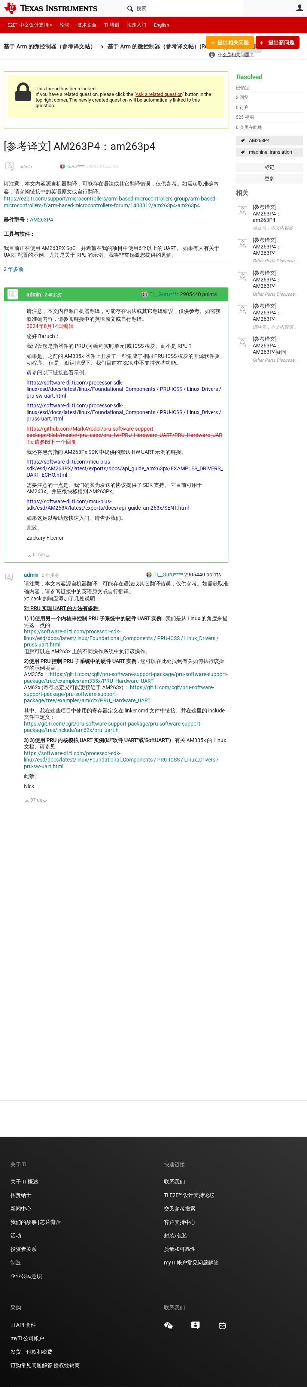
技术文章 (87, 25)
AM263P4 (259, 140)
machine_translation (270, 152)
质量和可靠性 (180, 1249)
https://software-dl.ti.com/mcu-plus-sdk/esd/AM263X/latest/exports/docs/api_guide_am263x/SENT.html (108, 504)
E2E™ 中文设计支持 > (29, 25)
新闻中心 (20, 1209)
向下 (48, 557)
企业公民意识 (26, 1276)
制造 (15, 1263)
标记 (269, 167)
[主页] (56, 8)
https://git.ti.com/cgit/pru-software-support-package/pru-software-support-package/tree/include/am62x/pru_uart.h (113, 727)
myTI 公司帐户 (27, 1338)
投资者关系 (23, 1249)
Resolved (249, 77)
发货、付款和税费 (31, 1352)
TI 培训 (111, 25)
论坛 (65, 25)
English (161, 25)
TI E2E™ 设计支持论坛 (189, 1195)
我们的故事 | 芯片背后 (35, 1222)
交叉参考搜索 (179, 1209)
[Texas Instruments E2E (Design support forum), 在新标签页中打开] (195, 1328)
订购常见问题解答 (31, 1365)
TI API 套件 (23, 1325)
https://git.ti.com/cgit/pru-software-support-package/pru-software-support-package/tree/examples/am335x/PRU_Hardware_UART (126, 677)
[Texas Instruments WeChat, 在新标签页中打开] (168, 1328)
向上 (30, 557)
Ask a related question (159, 94)
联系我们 (174, 1182)
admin (25, 166)
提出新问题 (281, 42)
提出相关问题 (233, 42)
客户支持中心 (179, 1222)
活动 (15, 1236)
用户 (299, 8)
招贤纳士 (20, 1195)
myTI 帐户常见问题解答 (191, 1263)
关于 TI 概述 (24, 1182)
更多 (269, 178)
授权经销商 (67, 1365)
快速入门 (136, 25)
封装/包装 (175, 1236)
